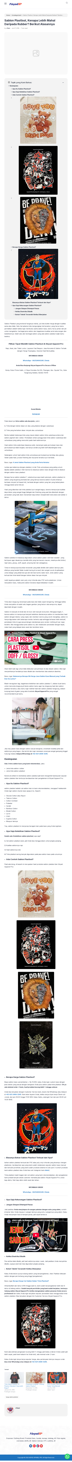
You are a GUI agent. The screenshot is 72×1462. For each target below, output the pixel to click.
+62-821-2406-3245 (39, 1362)
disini (47, 1170)
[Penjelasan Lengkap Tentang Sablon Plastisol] (35, 1377)
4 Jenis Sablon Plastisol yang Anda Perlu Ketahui (31, 462)
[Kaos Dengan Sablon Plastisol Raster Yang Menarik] (57, 1377)
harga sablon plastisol (12, 1397)
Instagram (36, 414)
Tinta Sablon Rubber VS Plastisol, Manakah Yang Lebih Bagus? (13, 1386)
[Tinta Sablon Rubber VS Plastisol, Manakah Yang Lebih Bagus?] (14, 1377)
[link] (30, 1445)
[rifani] (11, 1412)
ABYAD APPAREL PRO (35, 1457)
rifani (17, 1408)
